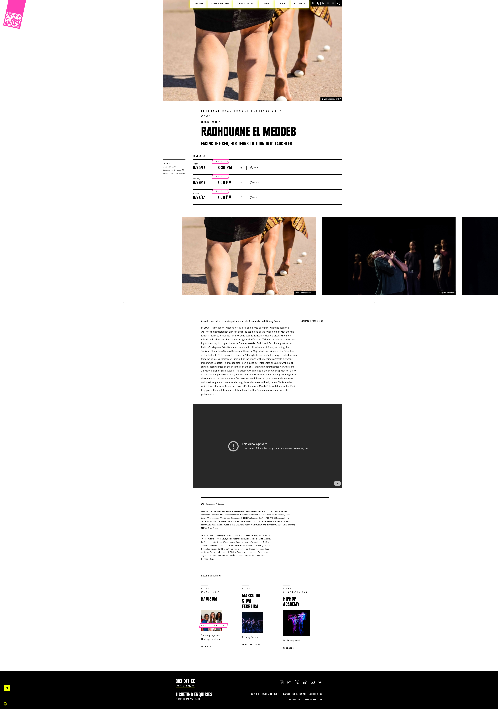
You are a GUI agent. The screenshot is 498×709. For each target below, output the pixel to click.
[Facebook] (281, 682)
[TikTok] (305, 682)
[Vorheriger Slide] (123, 303)
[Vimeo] (320, 682)
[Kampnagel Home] (14, 14)
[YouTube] (313, 682)
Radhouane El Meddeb (215, 504)
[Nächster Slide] (374, 303)
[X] (297, 682)
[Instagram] (289, 682)
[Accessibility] (318, 3)
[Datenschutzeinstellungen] (5, 704)
